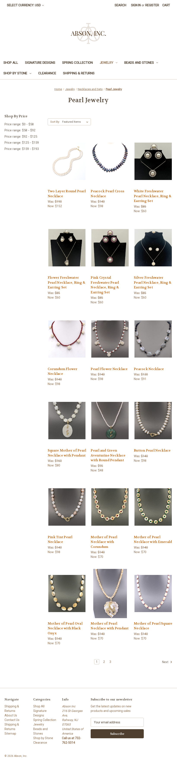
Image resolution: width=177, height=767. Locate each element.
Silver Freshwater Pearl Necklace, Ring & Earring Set (153, 282)
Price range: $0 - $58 (19, 124)
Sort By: (55, 121)
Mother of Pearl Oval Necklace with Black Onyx (65, 628)
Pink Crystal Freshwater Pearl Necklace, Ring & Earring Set (105, 284)
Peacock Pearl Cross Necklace (107, 193)
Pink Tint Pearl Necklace (60, 539)
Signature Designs (40, 63)
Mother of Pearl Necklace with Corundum (104, 542)
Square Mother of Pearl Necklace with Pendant (67, 453)
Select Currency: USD (24, 5)
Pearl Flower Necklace (109, 369)
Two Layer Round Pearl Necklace (67, 193)
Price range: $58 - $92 (20, 130)
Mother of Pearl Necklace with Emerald (153, 539)
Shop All (10, 63)
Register (152, 5)
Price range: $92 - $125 (21, 136)
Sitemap (10, 733)
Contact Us (12, 720)
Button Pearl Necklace (152, 450)
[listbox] (76, 122)
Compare (65, 161)
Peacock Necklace (149, 369)
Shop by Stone (15, 73)
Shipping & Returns (79, 73)
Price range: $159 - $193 (22, 149)
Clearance (47, 73)
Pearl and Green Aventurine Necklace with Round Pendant (108, 455)
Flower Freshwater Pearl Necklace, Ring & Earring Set (66, 282)
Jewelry (106, 63)
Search (120, 5)
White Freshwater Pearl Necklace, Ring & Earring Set (153, 196)
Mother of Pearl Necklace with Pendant (109, 626)
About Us (11, 715)
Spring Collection (77, 63)
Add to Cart (67, 169)
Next (165, 662)
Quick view (66, 153)
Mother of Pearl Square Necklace (153, 626)
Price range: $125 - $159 (22, 143)
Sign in (136, 5)
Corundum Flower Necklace (62, 371)
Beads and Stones (139, 63)
